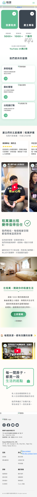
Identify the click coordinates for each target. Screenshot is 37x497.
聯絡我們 (20, 480)
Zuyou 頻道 (21, 484)
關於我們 (20, 473)
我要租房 (4, 473)
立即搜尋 (18, 314)
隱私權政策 (5, 460)
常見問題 (20, 463)
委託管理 (20, 456)
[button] (15, 6)
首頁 (3, 452)
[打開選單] (33, 2)
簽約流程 (4, 477)
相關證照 (20, 477)
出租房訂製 (21, 460)
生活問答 (4, 484)
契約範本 (4, 480)
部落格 (4, 456)
